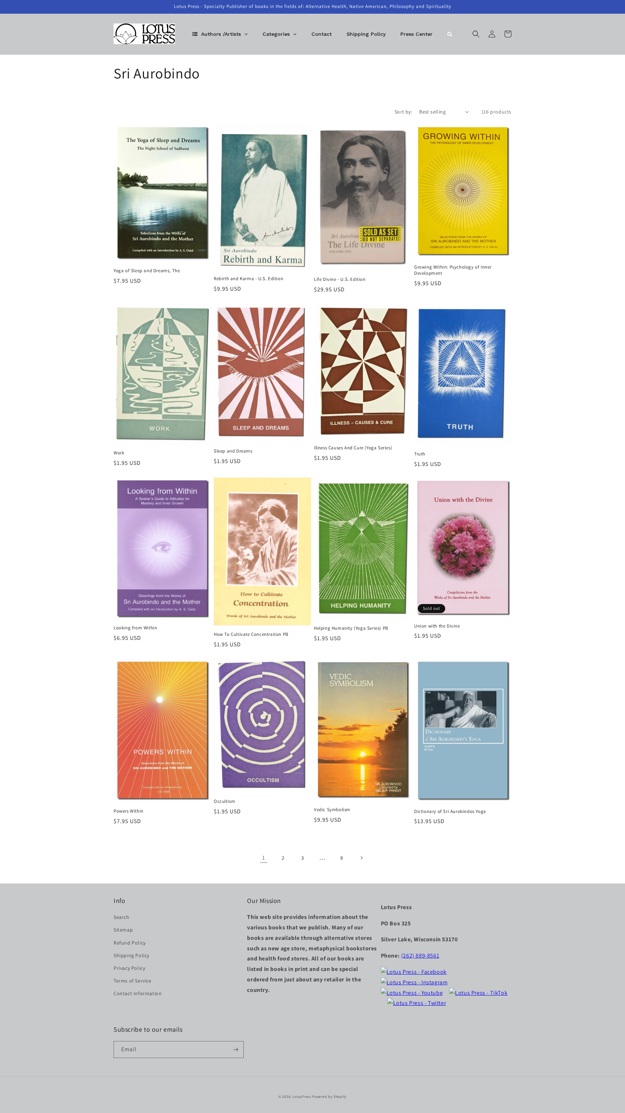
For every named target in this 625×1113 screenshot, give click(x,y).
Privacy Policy (129, 968)
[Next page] (361, 858)
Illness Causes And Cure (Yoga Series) (353, 448)
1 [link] (263, 857)
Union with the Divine (437, 626)
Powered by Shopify (329, 1096)
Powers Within (129, 811)
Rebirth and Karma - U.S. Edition (248, 279)
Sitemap (123, 929)
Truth (419, 454)
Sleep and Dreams (233, 451)
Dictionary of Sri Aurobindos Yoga (450, 811)
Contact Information (138, 993)
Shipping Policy (131, 955)
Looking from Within (135, 628)
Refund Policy (130, 942)
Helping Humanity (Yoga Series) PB (351, 628)
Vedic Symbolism (332, 810)
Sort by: (403, 111)
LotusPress (302, 1096)
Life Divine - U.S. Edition (340, 279)
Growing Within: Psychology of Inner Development (453, 270)
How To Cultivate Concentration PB (251, 634)
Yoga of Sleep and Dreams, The (147, 271)
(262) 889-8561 (420, 955)
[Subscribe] (235, 1049)
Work (119, 453)
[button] (476, 34)
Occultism (224, 801)
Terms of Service (133, 980)
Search (121, 917)
